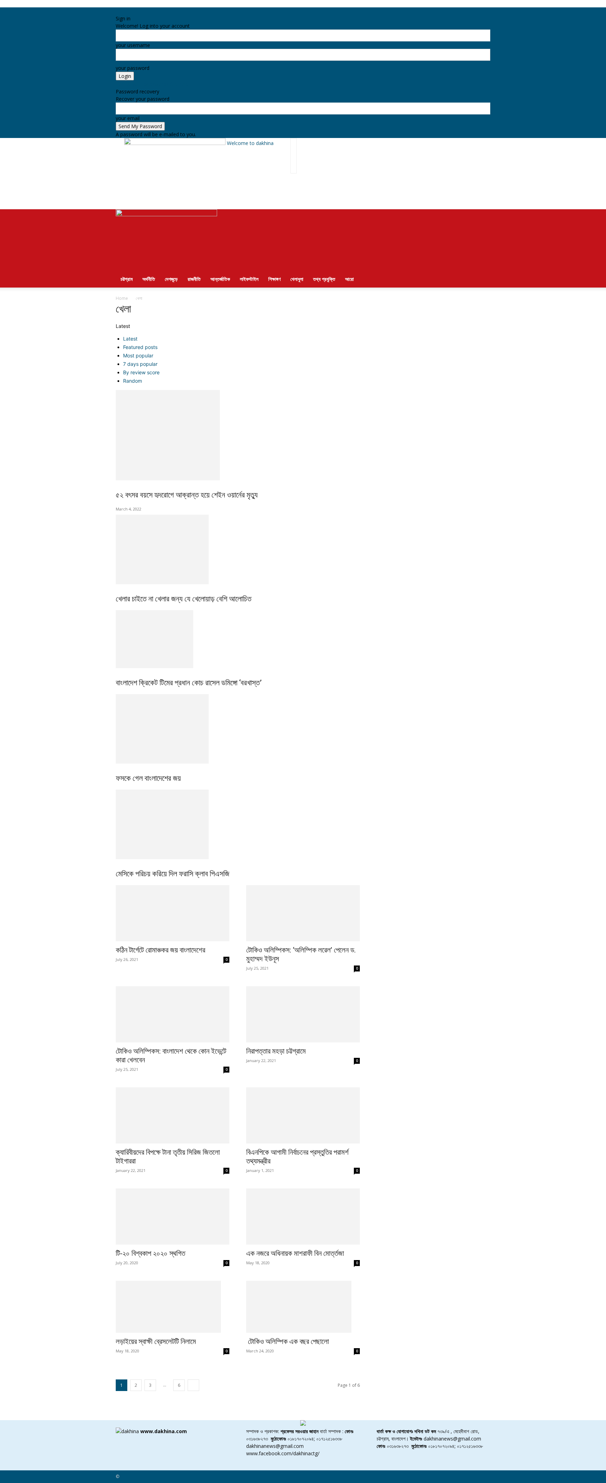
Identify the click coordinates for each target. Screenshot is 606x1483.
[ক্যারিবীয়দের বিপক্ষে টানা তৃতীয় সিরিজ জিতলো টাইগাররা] (172, 1115)
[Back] (151, 11)
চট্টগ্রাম (127, 279)
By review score (141, 372)
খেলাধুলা (296, 279)
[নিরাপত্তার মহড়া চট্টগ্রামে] (303, 1014)
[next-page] (193, 1385)
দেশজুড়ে (171, 279)
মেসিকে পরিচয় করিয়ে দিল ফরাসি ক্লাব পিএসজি (172, 873)
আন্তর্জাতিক (220, 279)
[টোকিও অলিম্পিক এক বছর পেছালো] (303, 1307)
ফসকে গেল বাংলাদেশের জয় (148, 778)
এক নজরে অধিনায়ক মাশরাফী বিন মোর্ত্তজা (295, 1253)
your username (133, 45)
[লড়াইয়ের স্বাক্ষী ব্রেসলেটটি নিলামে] (172, 1307)
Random (132, 381)
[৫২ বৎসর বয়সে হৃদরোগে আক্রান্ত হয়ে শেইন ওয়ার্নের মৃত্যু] (303, 435)
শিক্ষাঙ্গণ (274, 279)
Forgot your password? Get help (152, 84)
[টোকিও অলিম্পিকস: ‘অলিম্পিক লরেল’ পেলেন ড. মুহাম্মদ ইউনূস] (303, 913)
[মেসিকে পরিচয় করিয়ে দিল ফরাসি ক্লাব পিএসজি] (303, 824)
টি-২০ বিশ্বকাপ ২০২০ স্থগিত (150, 1253)
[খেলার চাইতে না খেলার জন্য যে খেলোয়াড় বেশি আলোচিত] (303, 549)
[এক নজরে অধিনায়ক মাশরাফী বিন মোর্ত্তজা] (303, 1216)
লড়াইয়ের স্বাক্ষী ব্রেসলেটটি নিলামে (156, 1341)
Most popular (138, 355)
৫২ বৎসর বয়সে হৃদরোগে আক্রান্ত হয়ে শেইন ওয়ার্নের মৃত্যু (187, 494)
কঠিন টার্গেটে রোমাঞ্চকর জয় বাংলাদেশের (160, 950)
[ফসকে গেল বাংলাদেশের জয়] (303, 729)
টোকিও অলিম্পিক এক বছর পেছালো (287, 1341)
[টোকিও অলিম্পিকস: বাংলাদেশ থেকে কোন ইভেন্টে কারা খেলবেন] (172, 1014)
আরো (349, 279)
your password (132, 68)
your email (128, 118)
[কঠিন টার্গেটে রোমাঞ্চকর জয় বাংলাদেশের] (172, 913)
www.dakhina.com (163, 1431)
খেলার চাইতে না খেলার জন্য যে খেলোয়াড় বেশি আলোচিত (183, 598)
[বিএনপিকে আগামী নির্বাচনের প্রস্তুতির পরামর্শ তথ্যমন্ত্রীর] (303, 1115)
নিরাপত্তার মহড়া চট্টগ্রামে (276, 1051)
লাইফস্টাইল (249, 279)
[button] (481, 218)
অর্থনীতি (148, 279)
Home (122, 298)
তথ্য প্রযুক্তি (324, 279)
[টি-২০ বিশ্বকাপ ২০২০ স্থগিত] (172, 1216)
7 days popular (140, 364)
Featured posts (140, 347)
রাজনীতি (194, 279)
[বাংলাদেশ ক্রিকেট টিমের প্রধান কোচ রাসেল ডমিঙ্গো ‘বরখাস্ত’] (303, 639)
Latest (130, 339)
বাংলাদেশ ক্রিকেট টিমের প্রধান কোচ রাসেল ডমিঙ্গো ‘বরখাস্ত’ (189, 682)
